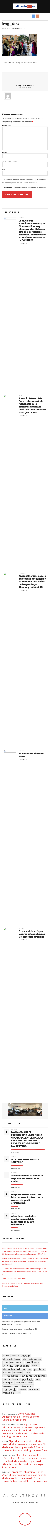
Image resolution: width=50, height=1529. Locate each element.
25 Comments (15, 1152)
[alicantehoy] (25, 6)
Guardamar (39, 1369)
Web (3, 169)
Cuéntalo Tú (35, 1366)
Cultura (22, 217)
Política (16, 1379)
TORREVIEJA (22, 1389)
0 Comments (23, 243)
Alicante (22, 928)
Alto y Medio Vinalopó (32, 1359)
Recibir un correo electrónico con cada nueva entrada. (25, 187)
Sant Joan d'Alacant (24, 1382)
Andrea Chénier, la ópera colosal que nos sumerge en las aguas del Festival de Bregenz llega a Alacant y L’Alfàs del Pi (32, 581)
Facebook (8, 1316)
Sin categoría (27, 1386)
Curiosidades (22, 1365)
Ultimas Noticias (34, 1389)
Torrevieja (9, 1389)
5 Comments (15, 1209)
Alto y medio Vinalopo (11, 1359)
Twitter (7, 1308)
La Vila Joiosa (7, 1372)
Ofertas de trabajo (11, 1376)
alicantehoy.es (25, 1495)
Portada (14, 1129)
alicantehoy (17, 28)
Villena (18, 1392)
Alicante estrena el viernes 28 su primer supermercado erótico (27, 1178)
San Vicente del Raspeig (11, 1386)
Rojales (38, 1379)
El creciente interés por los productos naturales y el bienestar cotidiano (32, 934)
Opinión (21, 750)
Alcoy (13, 1356)
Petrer (7, 1379)
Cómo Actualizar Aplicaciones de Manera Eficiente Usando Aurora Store (21, 1416)
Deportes (9, 1369)
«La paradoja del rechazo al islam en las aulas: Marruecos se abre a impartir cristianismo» (27, 1198)
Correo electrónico (10, 161)
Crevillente (32, 1362)
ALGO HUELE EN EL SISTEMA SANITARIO (25, 1161)
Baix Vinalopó (16, 1362)
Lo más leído (17, 1372)
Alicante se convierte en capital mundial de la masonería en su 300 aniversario (24, 1220)
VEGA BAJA (8, 1392)
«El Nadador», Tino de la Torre (31, 755)
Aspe (5, 1362)
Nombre (5, 152)
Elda (29, 1369)
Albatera (6, 1356)
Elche (21, 395)
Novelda (27, 1372)
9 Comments (15, 1168)
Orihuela (40, 1375)
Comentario (7, 125)
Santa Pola (8, 1382)
